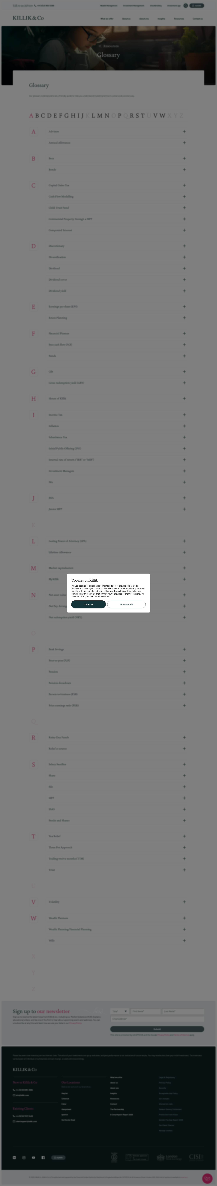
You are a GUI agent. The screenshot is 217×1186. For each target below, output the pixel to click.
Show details (126, 604)
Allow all (88, 604)
